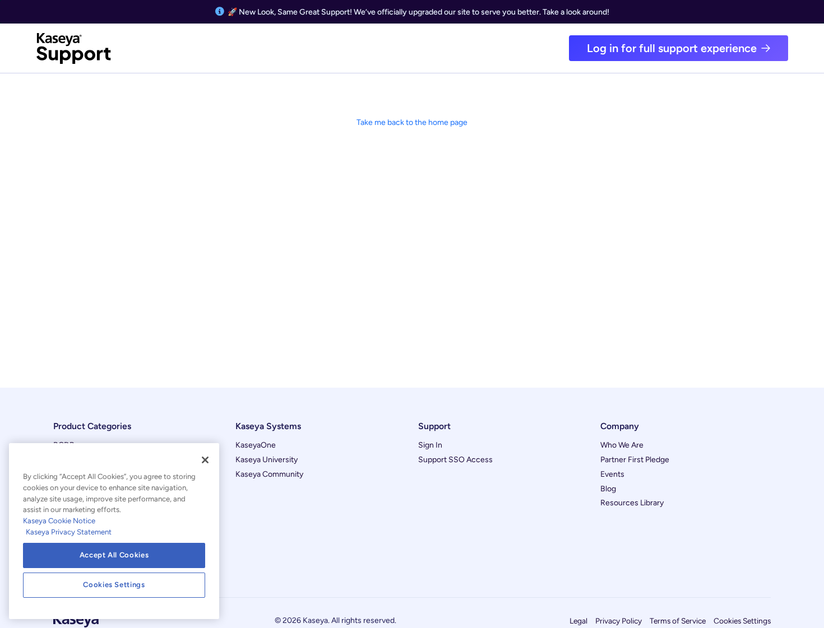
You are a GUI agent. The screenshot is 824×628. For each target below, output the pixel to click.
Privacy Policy (618, 620)
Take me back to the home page (412, 122)
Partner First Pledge (634, 459)
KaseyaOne (255, 445)
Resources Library (632, 503)
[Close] (205, 460)
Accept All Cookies (114, 555)
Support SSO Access (455, 459)
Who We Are (622, 445)
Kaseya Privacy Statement (69, 532)
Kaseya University (266, 459)
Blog (608, 489)
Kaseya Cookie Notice (59, 521)
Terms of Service (678, 620)
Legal (578, 620)
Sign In (430, 445)
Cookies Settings (742, 620)
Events (612, 474)
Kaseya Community (269, 474)
